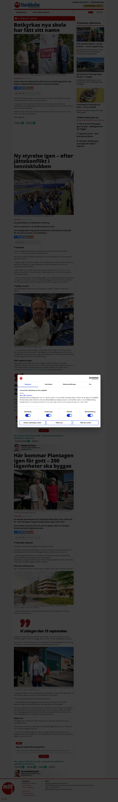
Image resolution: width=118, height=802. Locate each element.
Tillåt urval (59, 423)
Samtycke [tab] (28, 384)
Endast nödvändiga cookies (32, 423)
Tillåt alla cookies (85, 423)
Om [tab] (90, 384)
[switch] (48, 415)
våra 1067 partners (26, 395)
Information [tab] (48, 384)
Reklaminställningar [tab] (69, 384)
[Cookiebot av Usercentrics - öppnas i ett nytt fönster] (90, 378)
